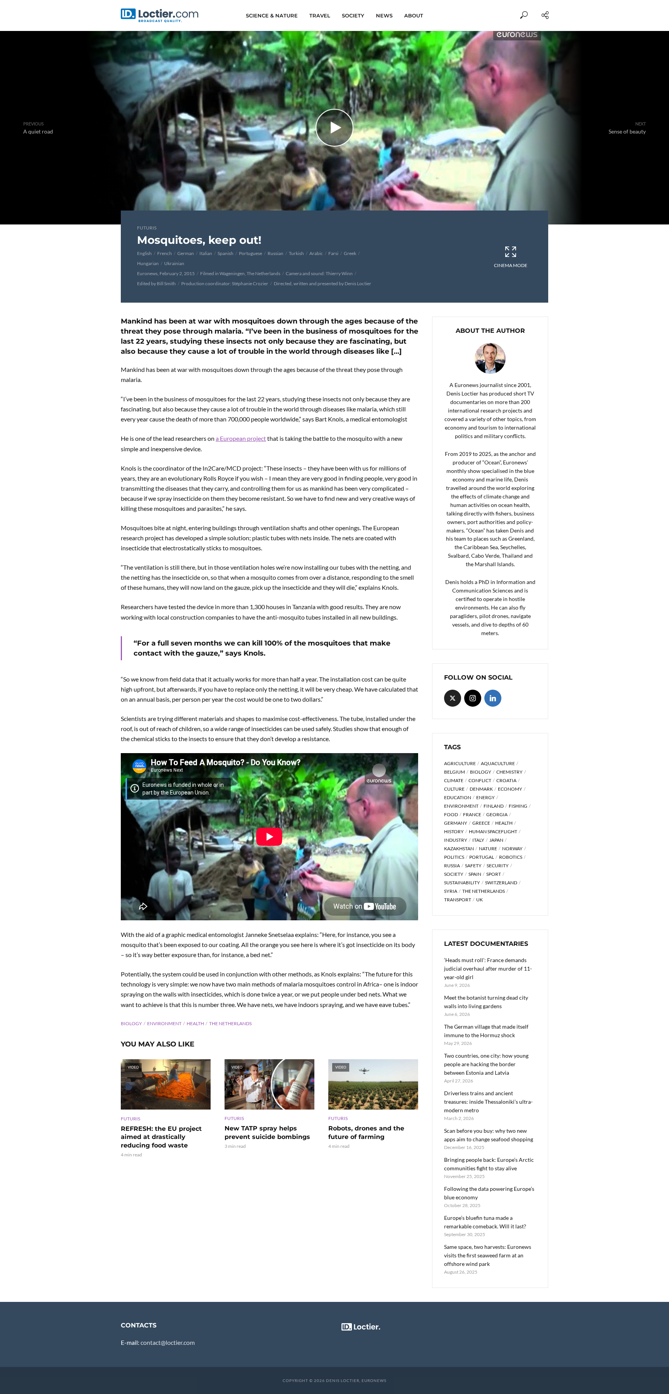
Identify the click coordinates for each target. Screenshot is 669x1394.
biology (131, 1023)
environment (164, 1023)
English (144, 253)
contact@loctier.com (168, 1342)
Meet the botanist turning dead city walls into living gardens (486, 1001)
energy (485, 797)
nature (488, 848)
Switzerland (501, 882)
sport (493, 874)
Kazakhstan (459, 848)
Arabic (316, 253)
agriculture (460, 763)
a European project (241, 438)
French (164, 253)
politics (454, 857)
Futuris (146, 228)
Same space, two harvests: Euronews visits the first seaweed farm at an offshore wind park (487, 1255)
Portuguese (250, 253)
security (498, 865)
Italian (205, 253)
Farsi (333, 253)
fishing (518, 806)
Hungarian (148, 263)
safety (473, 865)
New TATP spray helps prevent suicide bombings (267, 1133)
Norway (512, 848)
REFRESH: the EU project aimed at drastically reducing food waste (161, 1137)
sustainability (462, 882)
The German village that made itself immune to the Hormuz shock (486, 1030)
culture (454, 789)
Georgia (497, 814)
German (185, 253)
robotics (510, 857)
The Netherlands (230, 1023)
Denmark (481, 789)
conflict (479, 780)
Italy (478, 840)
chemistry (509, 772)
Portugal (481, 857)
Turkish (296, 253)
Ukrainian (174, 263)
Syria (450, 891)
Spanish (225, 253)
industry (455, 840)
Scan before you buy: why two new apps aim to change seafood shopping (488, 1134)
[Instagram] (472, 698)
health (195, 1023)
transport (457, 900)
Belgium (454, 772)
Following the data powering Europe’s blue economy (489, 1192)
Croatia (506, 780)
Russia (452, 865)
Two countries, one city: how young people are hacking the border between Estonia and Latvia (486, 1064)
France (472, 814)
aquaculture (498, 763)
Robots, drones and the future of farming (366, 1133)
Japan (496, 840)
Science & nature (272, 15)
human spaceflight (493, 831)
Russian (275, 253)
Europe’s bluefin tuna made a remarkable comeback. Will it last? (485, 1222)
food (451, 814)
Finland (494, 806)
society (453, 874)
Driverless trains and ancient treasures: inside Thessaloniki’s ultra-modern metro (488, 1101)
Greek (350, 253)
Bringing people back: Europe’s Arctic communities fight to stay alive (489, 1163)
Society (353, 15)
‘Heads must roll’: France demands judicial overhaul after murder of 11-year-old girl (488, 968)
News (384, 15)
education (457, 797)
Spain (474, 874)
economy (510, 789)
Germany (455, 823)
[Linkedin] (492, 698)
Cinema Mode (510, 265)
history (454, 831)
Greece (481, 823)
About (413, 15)
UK (479, 900)
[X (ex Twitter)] (452, 698)
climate (453, 780)
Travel (319, 15)
